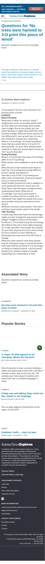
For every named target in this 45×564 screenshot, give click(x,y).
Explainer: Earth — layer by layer (19, 432)
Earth (4, 428)
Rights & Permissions (9, 510)
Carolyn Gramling (10, 360)
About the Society (8, 522)
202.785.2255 (38, 541)
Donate (4, 525)
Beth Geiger (8, 435)
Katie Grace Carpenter (11, 311)
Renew (4, 487)
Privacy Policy (38, 543)
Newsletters (6, 514)
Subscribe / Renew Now (36, 9)
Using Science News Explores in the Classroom (19, 507)
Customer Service (8, 494)
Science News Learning (12, 474)
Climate (5, 351)
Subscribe (5, 484)
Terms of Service (25, 543)
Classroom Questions (11, 21)
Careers (4, 528)
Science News (7, 471)
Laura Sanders (9, 399)
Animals (5, 390)
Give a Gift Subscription (10, 490)
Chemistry (6, 301)
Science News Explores (17, 99)
